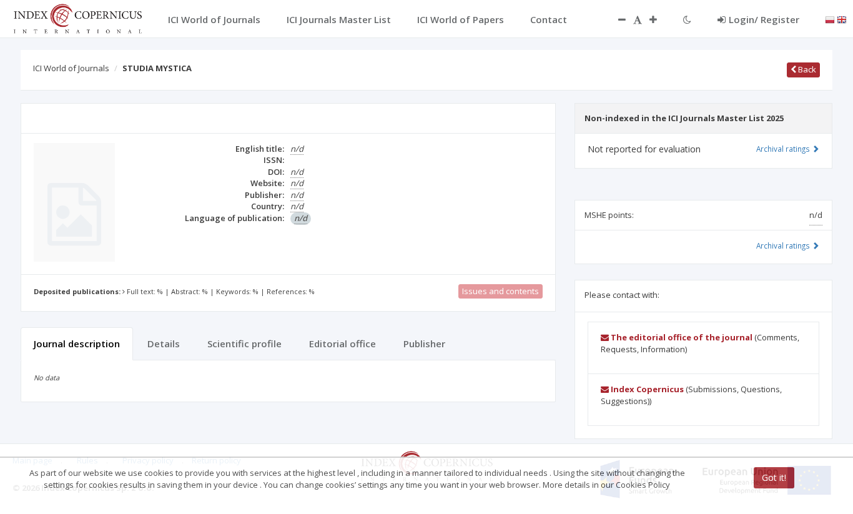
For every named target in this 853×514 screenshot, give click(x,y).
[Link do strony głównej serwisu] (77, 17)
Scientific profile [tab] (244, 343)
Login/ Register (764, 19)
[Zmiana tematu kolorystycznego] (687, 19)
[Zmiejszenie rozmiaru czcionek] (615, 19)
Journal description (77, 343)
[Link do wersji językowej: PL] (830, 18)
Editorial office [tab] (342, 343)
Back (806, 69)
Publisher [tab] (424, 343)
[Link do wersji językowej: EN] (842, 18)
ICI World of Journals (71, 68)
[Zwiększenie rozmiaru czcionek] (659, 19)
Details (163, 343)
